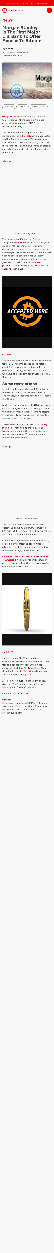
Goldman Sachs (11, 556)
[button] (49, 10)
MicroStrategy (25, 668)
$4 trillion (27, 136)
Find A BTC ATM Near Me (15, 693)
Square (27, 674)
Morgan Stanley (11, 116)
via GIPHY (7, 354)
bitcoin (17, 123)
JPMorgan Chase (30, 556)
